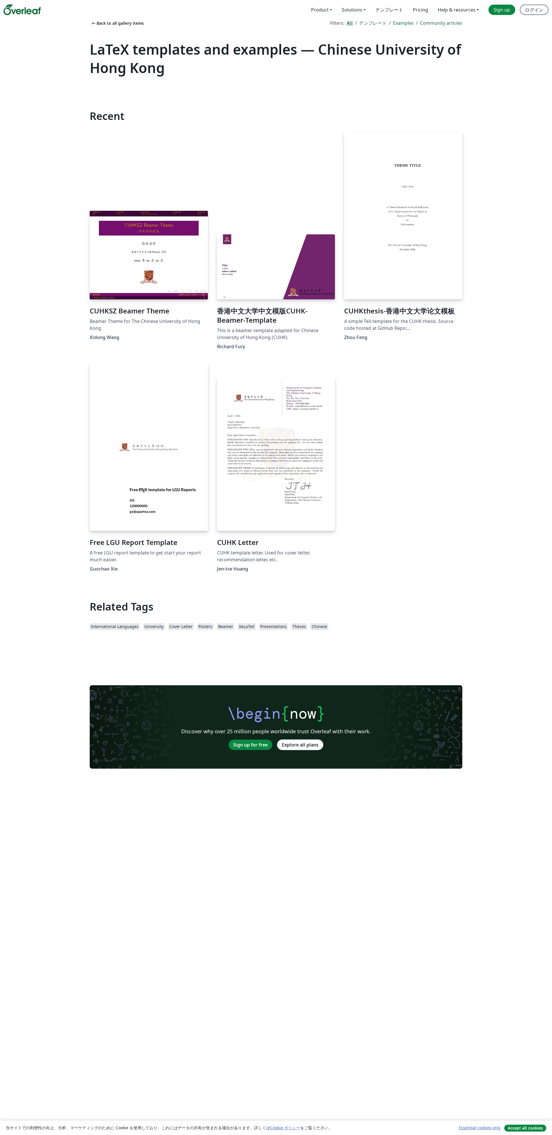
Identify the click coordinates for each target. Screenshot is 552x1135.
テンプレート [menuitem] (389, 10)
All (350, 23)
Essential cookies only (480, 1127)
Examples (403, 23)
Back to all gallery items (117, 23)
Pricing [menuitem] (420, 10)
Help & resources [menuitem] (457, 10)
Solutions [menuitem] (352, 10)
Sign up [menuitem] (502, 10)
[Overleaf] (22, 10)
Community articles (441, 23)
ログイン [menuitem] (534, 10)
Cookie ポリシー (285, 1127)
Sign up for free (250, 745)
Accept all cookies (525, 1128)
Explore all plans (300, 745)
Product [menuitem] (320, 10)
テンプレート (373, 23)
